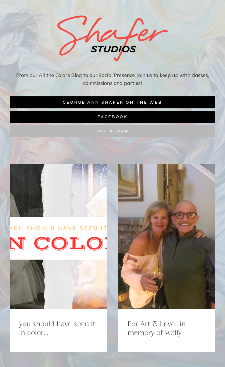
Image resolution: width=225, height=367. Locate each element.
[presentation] (58, 236)
